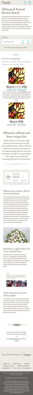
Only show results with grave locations (16, 47)
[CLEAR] (22, 41)
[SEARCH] (28, 41)
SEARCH (5, 37)
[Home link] (6, 2)
